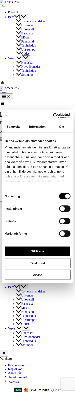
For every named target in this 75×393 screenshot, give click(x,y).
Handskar (27, 62)
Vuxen (12, 58)
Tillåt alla (37, 251)
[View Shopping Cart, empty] (37, 83)
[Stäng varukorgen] (4, 353)
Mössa (25, 37)
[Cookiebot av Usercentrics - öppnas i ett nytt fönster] (53, 115)
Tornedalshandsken (33, 21)
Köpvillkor (15, 369)
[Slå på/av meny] (23, 16)
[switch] (64, 208)
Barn (11, 17)
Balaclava (27, 33)
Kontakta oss (16, 365)
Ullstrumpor (28, 49)
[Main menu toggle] (6, 96)
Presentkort (15, 12)
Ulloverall (27, 29)
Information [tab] (37, 126)
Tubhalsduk (28, 45)
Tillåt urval (37, 263)
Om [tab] (61, 126)
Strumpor (27, 74)
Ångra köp (15, 372)
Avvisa (37, 275)
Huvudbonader (30, 66)
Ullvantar (27, 25)
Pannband (27, 41)
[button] (16, 17)
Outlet (25, 53)
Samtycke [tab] (13, 126)
